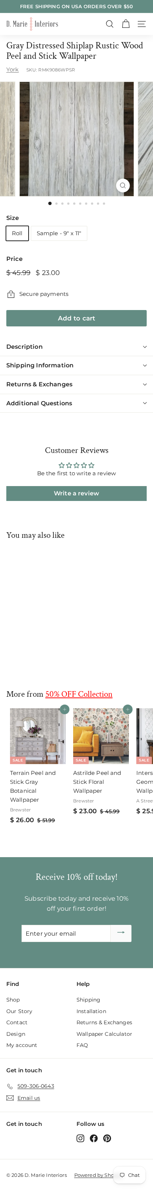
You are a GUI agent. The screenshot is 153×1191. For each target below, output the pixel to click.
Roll (17, 233)
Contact (16, 1022)
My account (22, 1045)
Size (12, 217)
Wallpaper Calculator (104, 1034)
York (12, 69)
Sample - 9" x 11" (59, 233)
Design (15, 1034)
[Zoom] (123, 185)
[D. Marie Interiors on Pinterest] (107, 1138)
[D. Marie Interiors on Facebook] (94, 1138)
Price (14, 258)
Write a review (76, 493)
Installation (91, 1011)
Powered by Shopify (98, 1175)
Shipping (88, 999)
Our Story (19, 1011)
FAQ (82, 1045)
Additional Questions (39, 403)
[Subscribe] (121, 933)
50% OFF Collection (79, 694)
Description (24, 346)
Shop (13, 999)
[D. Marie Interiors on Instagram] (80, 1138)
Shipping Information (40, 365)
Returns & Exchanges (39, 384)
